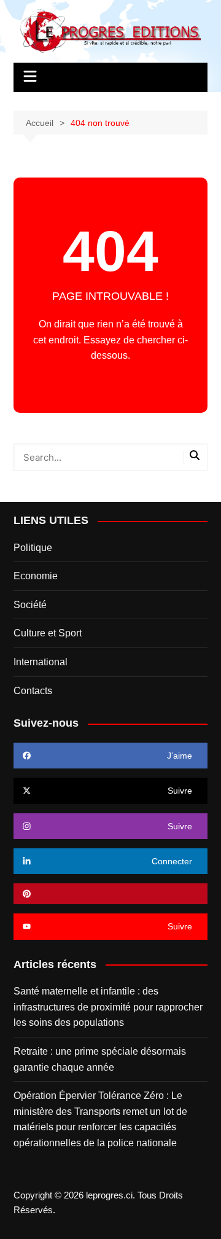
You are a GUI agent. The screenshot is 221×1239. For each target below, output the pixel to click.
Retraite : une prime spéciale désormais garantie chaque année (100, 1059)
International (41, 662)
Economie (36, 576)
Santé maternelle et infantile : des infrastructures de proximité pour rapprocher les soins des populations (108, 1007)
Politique (33, 547)
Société (30, 605)
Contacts (33, 691)
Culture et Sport (48, 633)
